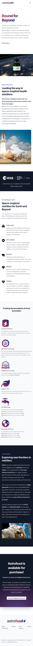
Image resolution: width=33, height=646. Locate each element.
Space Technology (5, 627)
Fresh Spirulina (21, 627)
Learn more (6, 43)
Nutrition (14, 626)
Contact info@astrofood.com (16, 598)
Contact (29, 626)
